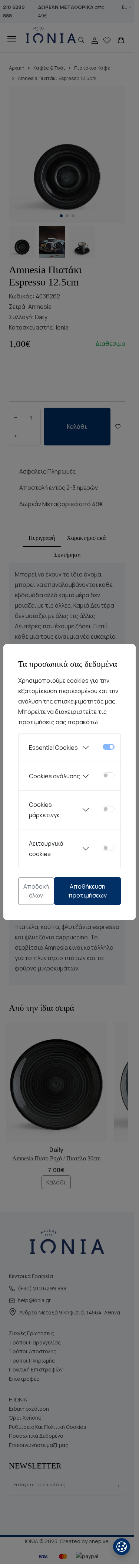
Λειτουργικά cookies (46, 848)
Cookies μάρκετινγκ (44, 810)
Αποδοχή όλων (36, 890)
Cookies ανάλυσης (54, 776)
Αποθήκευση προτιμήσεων (87, 890)
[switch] (109, 775)
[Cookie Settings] (121, 1546)
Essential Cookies (53, 747)
